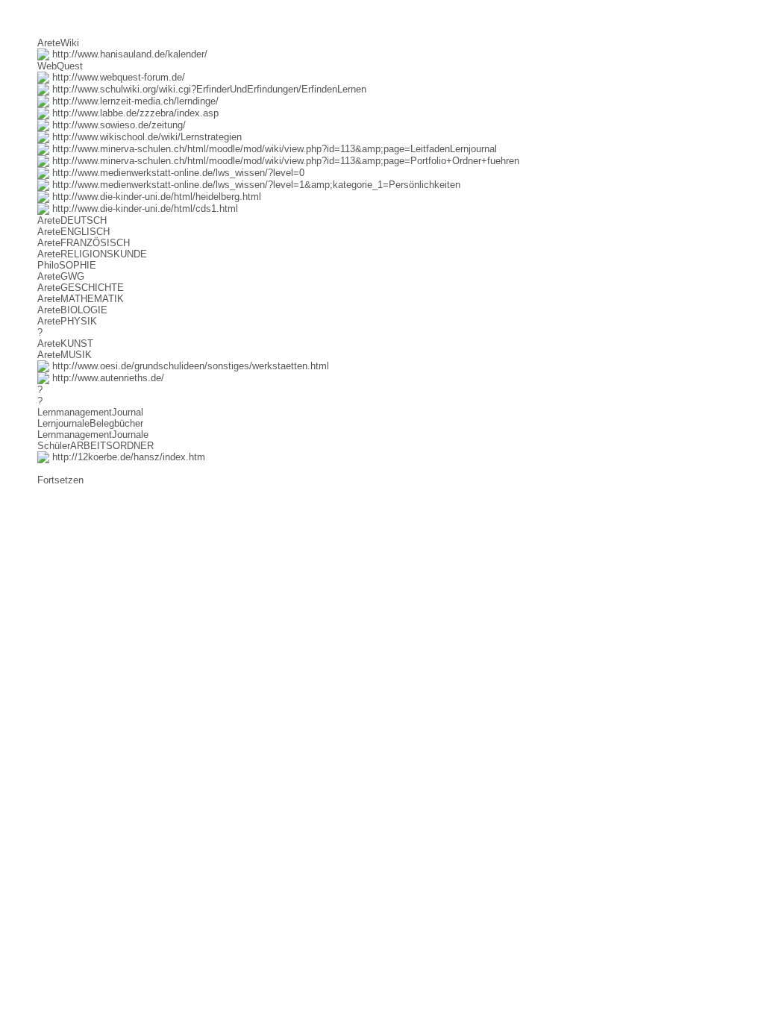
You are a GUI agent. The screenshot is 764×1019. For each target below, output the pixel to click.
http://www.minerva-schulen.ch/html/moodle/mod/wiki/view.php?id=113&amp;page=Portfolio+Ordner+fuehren (284, 160)
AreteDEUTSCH (72, 220)
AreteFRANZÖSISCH (83, 242)
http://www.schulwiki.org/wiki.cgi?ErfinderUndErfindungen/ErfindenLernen (207, 89)
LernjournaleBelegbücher (90, 423)
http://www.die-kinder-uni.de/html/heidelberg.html (155, 196)
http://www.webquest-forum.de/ (117, 77)
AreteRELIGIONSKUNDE (92, 254)
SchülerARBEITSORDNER (95, 445)
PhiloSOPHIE (66, 265)
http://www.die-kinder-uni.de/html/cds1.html (143, 208)
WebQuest (60, 66)
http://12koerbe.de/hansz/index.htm (127, 457)
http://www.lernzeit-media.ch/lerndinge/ (134, 101)
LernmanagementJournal (90, 412)
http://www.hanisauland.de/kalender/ (128, 54)
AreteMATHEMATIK (80, 298)
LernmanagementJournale (92, 434)
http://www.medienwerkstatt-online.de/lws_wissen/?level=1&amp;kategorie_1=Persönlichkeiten (254, 184)
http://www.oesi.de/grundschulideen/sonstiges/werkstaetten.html (189, 365)
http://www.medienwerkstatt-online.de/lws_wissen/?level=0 (176, 172)
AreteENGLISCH (73, 231)
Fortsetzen (60, 480)
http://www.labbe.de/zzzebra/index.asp (134, 113)
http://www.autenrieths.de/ (106, 377)
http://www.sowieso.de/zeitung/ (117, 125)
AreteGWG (60, 276)
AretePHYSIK (67, 321)
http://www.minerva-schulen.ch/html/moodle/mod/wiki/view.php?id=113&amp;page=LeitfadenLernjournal (273, 148)
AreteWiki (58, 42)
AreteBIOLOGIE (72, 310)
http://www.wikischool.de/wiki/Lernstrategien (145, 136)
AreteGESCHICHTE (80, 287)
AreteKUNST (65, 343)
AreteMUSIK (64, 354)
